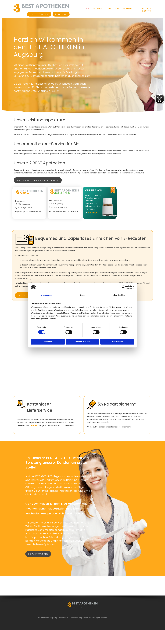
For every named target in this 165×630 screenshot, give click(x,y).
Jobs (117, 8)
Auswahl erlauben (82, 342)
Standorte (144, 8)
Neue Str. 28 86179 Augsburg (56, 202)
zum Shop (92, 212)
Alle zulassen (117, 342)
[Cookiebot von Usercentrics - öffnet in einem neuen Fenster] (123, 287)
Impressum (63, 617)
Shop (108, 8)
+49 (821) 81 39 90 (23, 208)
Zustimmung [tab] (46, 296)
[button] (39, 14)
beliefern (34, 425)
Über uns (97, 8)
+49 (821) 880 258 (58, 207)
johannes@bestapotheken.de (63, 211)
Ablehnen (48, 342)
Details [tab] (83, 295)
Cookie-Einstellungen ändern (94, 617)
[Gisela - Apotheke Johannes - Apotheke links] (150, 8)
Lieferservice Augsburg (47, 617)
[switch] (68, 332)
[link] (143, 8)
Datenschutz (75, 617)
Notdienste (129, 8)
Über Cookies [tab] (119, 295)
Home (86, 8)
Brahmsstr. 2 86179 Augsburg (22, 202)
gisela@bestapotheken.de (28, 211)
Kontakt (146, 11)
